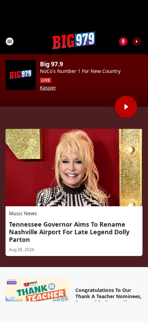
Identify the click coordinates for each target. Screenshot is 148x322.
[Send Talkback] (123, 41)
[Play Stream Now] (137, 41)
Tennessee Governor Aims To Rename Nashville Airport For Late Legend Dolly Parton (69, 231)
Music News (23, 213)
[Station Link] (74, 41)
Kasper (48, 88)
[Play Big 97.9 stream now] (20, 75)
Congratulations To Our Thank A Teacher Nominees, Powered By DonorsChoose (108, 296)
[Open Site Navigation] (10, 41)
